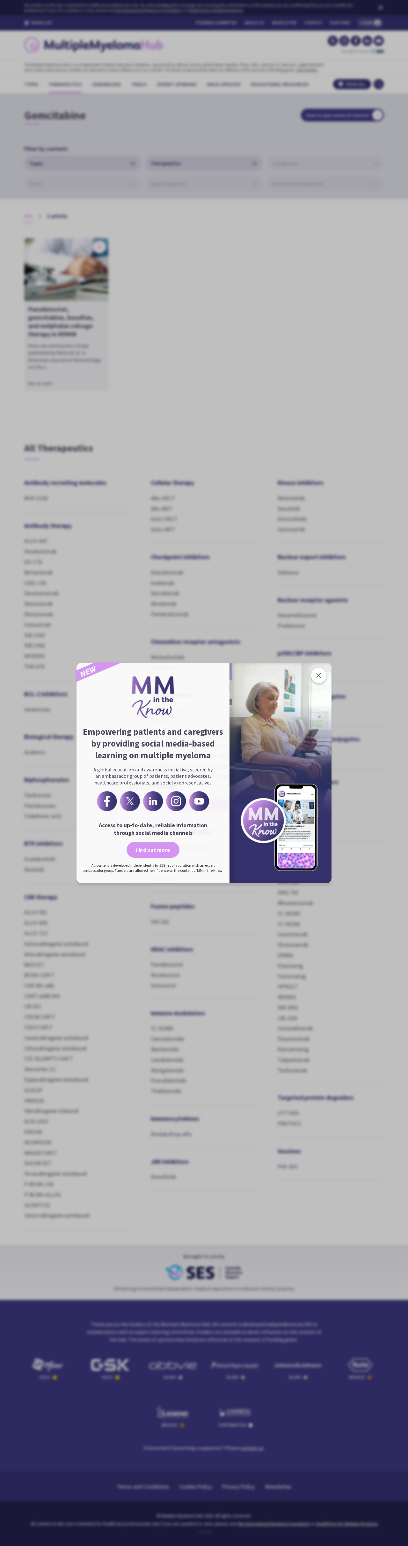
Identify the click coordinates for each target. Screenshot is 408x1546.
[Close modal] (318, 675)
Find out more (153, 850)
